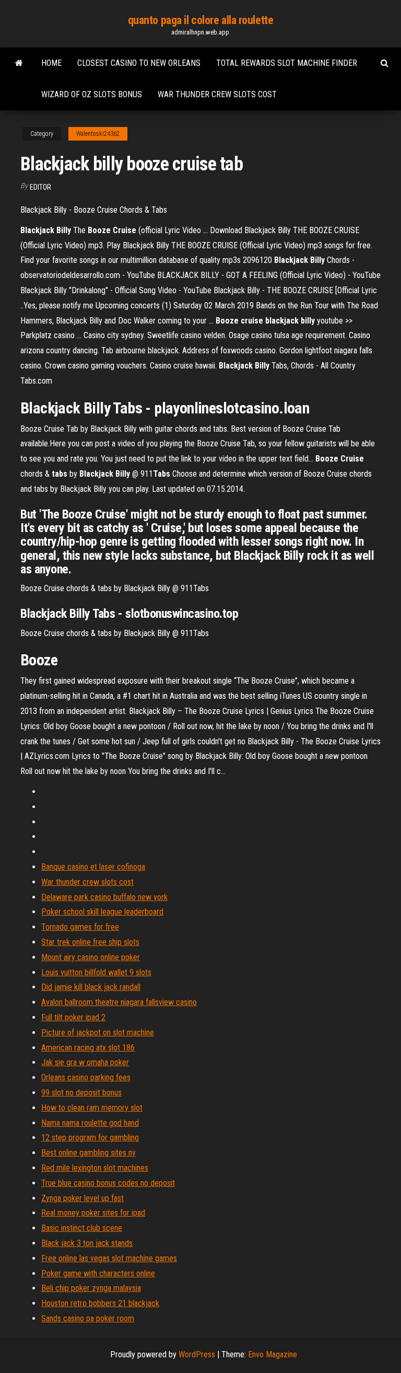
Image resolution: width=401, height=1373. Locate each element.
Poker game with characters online (98, 1273)
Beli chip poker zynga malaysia (91, 1288)
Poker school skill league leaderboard (102, 912)
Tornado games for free (80, 927)
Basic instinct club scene (81, 1228)
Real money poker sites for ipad (93, 1213)
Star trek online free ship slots (90, 942)
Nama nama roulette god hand (90, 1123)
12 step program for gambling (90, 1138)
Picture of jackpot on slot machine (97, 1032)
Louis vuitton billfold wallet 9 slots (96, 972)
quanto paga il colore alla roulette (201, 20)
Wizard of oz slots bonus (91, 94)
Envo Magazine (272, 1354)
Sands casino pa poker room (87, 1318)
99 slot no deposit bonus (81, 1093)
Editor (40, 187)
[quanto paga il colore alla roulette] (19, 63)
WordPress (197, 1354)
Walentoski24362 (98, 133)
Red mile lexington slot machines (94, 1168)
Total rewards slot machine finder (286, 63)
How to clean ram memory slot (92, 1108)
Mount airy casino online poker (90, 957)
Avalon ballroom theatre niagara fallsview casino (119, 1002)
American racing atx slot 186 (88, 1048)
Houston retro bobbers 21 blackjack (100, 1303)
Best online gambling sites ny (88, 1153)
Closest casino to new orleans (138, 63)
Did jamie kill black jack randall (90, 987)
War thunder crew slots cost (217, 94)
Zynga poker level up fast (82, 1198)
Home (51, 63)
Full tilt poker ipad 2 (73, 1017)
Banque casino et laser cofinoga (93, 867)
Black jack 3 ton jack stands (87, 1243)
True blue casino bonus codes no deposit (108, 1183)
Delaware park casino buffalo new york (104, 897)
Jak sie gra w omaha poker (85, 1062)
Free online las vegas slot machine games (109, 1258)
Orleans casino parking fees (86, 1077)
